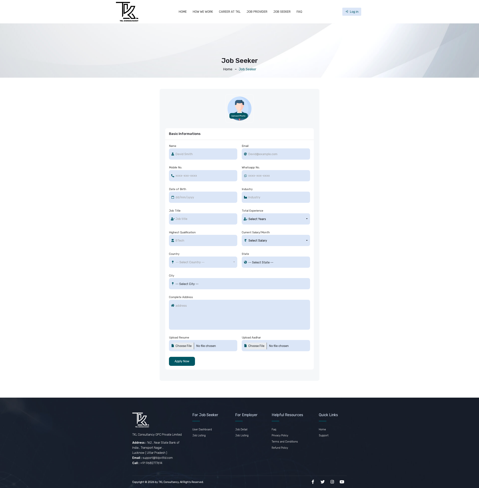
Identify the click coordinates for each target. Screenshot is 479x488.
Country (174, 254)
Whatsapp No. (251, 167)
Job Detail (241, 429)
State (245, 254)
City (171, 275)
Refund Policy (280, 447)
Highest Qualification (182, 232)
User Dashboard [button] (202, 429)
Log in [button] (354, 11)
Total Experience (252, 210)
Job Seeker (282, 11)
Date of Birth (177, 189)
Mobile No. (175, 167)
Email (245, 146)
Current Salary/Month (256, 232)
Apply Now (182, 361)
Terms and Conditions (285, 441)
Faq (299, 11)
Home (183, 11)
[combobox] (276, 219)
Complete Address (181, 297)
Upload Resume (179, 337)
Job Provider (257, 11)
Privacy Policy (280, 435)
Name (172, 146)
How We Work (203, 11)
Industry (247, 189)
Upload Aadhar (251, 337)
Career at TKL (230, 11)
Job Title (175, 210)
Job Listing (199, 435)
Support (323, 435)
